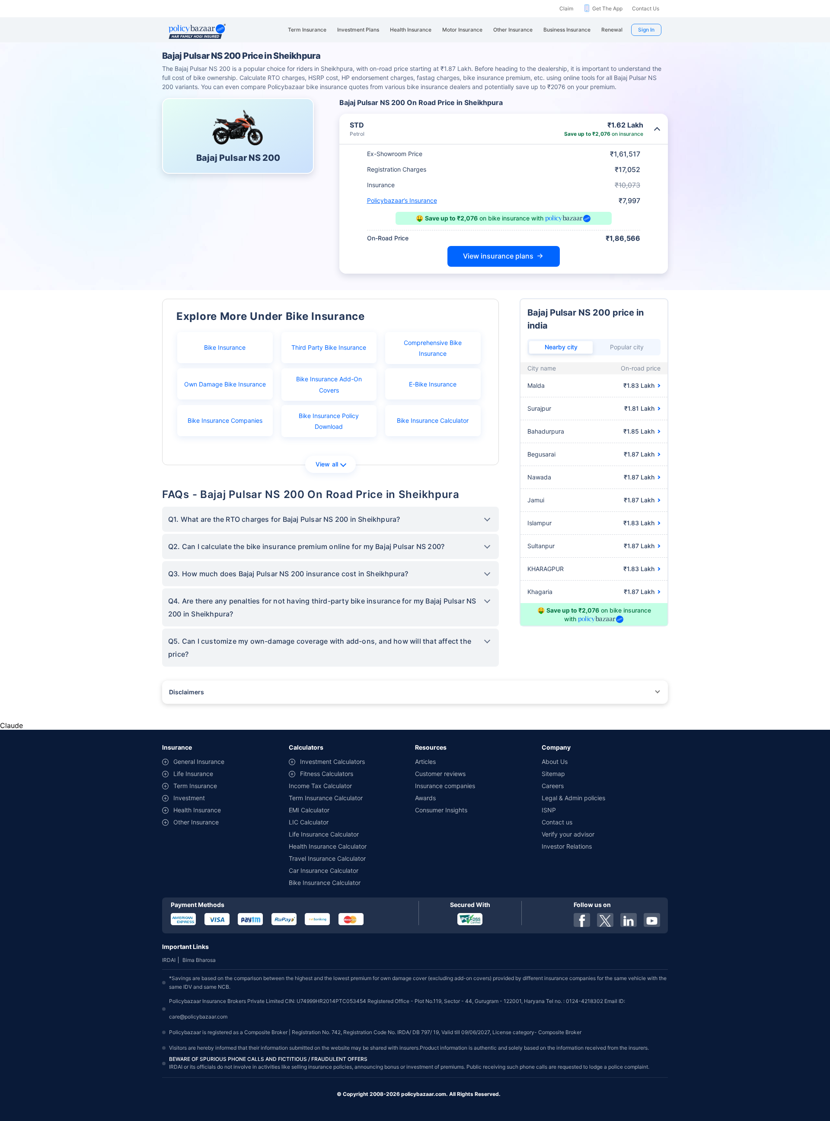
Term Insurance (195, 785)
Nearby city (561, 347)
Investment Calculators (332, 761)
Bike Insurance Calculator (433, 420)
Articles (425, 761)
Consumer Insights (441, 810)
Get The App (607, 8)
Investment (189, 798)
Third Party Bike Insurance (328, 347)
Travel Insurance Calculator (327, 858)
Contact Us (645, 8)
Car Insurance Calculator (323, 870)
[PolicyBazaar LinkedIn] (628, 920)
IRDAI (169, 960)
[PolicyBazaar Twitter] (605, 920)
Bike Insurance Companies (225, 420)
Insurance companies (445, 785)
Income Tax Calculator (320, 785)
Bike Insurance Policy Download (329, 421)
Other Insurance (196, 822)
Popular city (627, 347)
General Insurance (198, 761)
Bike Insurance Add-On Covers (329, 384)
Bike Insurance (225, 347)
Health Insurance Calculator (328, 846)
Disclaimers (186, 692)
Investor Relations (567, 846)
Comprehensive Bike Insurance (433, 348)
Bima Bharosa (199, 960)
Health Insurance (197, 810)
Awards (425, 798)
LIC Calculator (309, 822)
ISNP (549, 810)
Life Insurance (193, 773)
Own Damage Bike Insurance (225, 384)
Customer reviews (440, 773)
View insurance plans (498, 256)
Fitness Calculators (326, 773)
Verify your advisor (568, 834)
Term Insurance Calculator (326, 798)
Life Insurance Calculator (324, 834)
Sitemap (553, 773)
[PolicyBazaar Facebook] (582, 920)
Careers (553, 785)
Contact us (557, 822)
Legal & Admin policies (573, 798)
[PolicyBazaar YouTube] (652, 920)
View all (327, 464)
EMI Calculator (309, 810)
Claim (566, 8)
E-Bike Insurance (432, 384)
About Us (555, 761)
